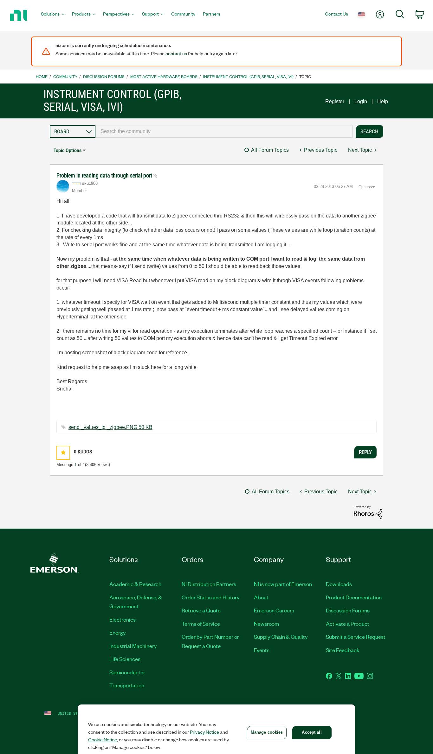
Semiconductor (127, 672)
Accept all (311, 732)
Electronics (122, 619)
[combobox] (224, 131)
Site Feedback (342, 649)
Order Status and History (211, 597)
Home (42, 76)
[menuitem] (52, 15)
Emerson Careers (274, 610)
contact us (176, 53)
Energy (117, 632)
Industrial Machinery (133, 645)
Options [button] (365, 187)
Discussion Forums (104, 76)
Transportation (126, 685)
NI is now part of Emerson (283, 583)
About (261, 597)
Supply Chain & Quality (281, 636)
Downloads (339, 583)
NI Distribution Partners (209, 583)
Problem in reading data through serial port (104, 175)
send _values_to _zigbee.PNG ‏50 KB (110, 427)
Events (261, 649)
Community (65, 76)
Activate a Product (347, 623)
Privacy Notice (204, 732)
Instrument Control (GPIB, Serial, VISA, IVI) (248, 76)
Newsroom (266, 623)
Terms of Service (201, 623)
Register (334, 101)
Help (382, 101)
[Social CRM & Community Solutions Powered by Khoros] (368, 512)
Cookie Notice (102, 739)
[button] (63, 452)
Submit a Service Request (355, 636)
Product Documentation (354, 597)
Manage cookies (267, 732)
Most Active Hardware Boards (163, 76)
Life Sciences (124, 658)
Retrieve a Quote (201, 610)
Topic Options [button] (67, 150)
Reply (365, 452)
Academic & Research (135, 583)
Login (360, 101)
